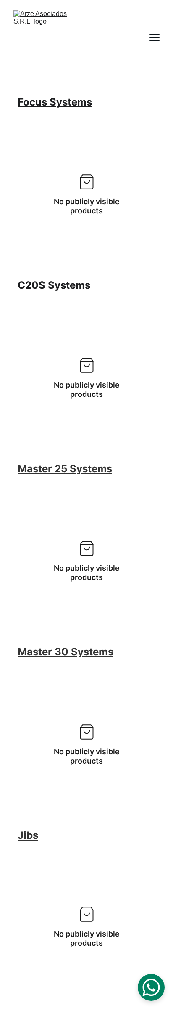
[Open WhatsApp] (151, 987)
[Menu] (154, 37)
